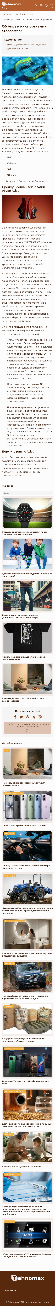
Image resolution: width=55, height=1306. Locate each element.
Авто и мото (9, 833)
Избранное (46, 5)
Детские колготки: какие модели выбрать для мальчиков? (27, 574)
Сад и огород (10, 876)
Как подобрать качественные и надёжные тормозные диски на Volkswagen (25, 997)
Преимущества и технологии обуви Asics (27, 45)
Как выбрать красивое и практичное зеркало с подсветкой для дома (27, 954)
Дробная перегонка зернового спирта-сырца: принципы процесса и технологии (27, 1125)
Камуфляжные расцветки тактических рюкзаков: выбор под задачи (23, 1039)
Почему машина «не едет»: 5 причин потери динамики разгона (26, 866)
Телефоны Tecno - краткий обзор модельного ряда (26, 1082)
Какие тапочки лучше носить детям (21, 1166)
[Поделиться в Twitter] (21, 717)
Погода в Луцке (10, 14)
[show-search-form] (36, 5)
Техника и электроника (14, 793)
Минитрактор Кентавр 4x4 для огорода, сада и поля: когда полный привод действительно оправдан (27, 910)
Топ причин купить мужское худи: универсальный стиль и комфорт (20, 616)
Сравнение (41, 5)
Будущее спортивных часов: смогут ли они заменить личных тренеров (25, 533)
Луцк (4, 8)
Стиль (6, 493)
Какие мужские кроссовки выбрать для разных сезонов (23, 699)
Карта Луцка (26, 14)
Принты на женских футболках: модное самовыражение (23, 658)
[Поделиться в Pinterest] (27, 717)
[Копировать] (27, 731)
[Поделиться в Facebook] (15, 717)
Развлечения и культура (14, 1091)
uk (51, 4)
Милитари (9, 1006)
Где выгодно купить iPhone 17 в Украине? (24, 825)
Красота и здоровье (13, 1174)
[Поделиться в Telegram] (33, 717)
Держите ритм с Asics (17, 49)
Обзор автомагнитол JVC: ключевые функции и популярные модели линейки (27, 1255)
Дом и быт (9, 1134)
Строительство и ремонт (15, 921)
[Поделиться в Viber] (40, 717)
